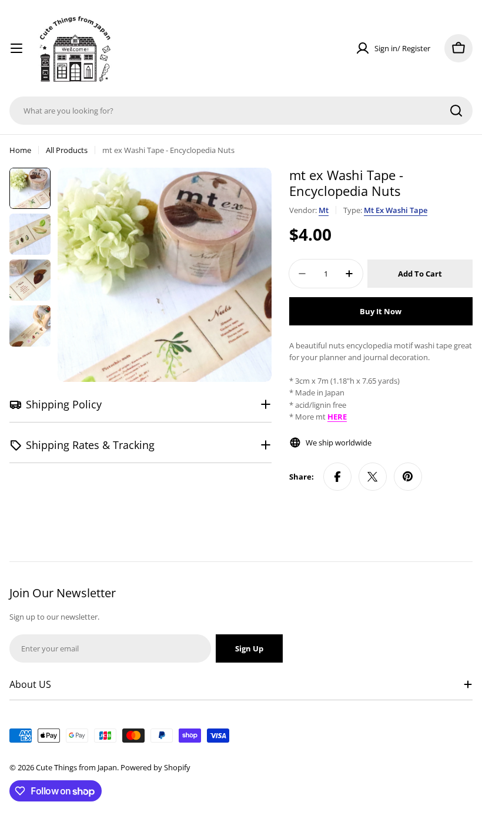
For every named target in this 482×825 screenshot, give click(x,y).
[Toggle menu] (16, 48)
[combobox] (241, 111)
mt (324, 210)
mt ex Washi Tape (395, 210)
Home (20, 150)
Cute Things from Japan (76, 767)
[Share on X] (373, 477)
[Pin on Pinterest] (408, 477)
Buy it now (380, 311)
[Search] (456, 111)
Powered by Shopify (155, 767)
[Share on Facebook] (337, 477)
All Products (67, 150)
